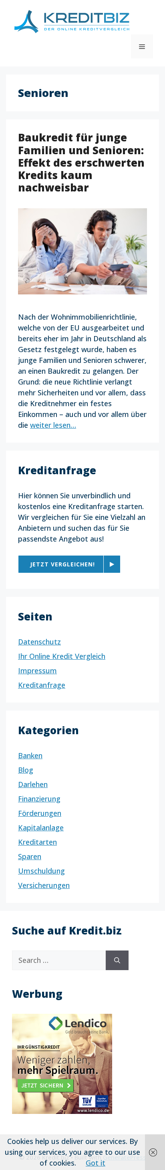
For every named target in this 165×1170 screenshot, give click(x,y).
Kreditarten (37, 842)
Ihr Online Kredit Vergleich (61, 656)
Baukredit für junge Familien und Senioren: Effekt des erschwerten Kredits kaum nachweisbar (81, 162)
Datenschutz (39, 641)
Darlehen (33, 784)
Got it (95, 1163)
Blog (25, 770)
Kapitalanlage (41, 827)
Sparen (29, 856)
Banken (30, 755)
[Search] (117, 960)
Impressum (37, 670)
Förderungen (39, 813)
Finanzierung (39, 798)
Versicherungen (44, 885)
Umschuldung (41, 871)
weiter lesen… (53, 425)
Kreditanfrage (41, 685)
